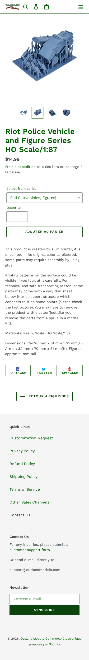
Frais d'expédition (20, 167)
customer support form (29, 550)
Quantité (13, 207)
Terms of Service (24, 489)
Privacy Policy (22, 451)
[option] (22, 112)
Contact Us (19, 515)
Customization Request (31, 438)
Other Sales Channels (29, 502)
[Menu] (80, 6)
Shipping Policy (23, 476)
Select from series (21, 188)
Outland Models (32, 638)
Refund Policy (22, 463)
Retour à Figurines (48, 396)
